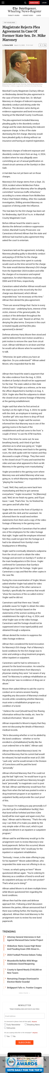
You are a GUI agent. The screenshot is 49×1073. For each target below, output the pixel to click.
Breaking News (33, 1025)
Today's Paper (13, 15)
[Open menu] (2, 2)
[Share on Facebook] (40, 45)
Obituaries (11, 1028)
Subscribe (34, 3)
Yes (8, 1036)
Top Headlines (9, 22)
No (14, 1036)
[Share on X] (45, 45)
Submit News (28, 15)
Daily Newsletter (13, 1025)
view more (24, 993)
